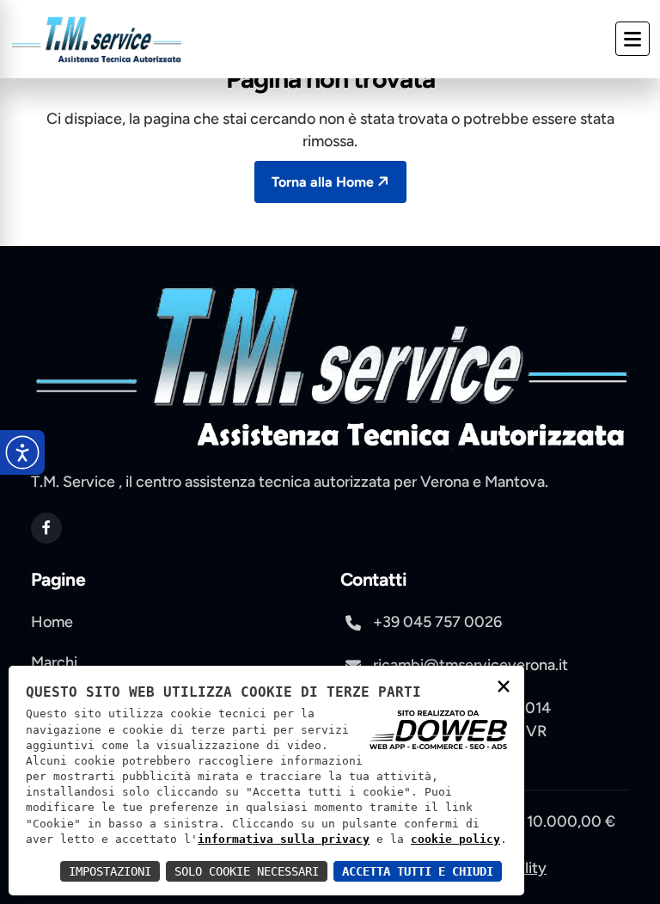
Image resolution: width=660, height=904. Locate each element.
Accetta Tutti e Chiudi (417, 871)
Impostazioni (110, 871)
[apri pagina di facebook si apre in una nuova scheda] (46, 528)
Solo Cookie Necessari (246, 871)
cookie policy (455, 839)
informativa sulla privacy (284, 839)
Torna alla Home (323, 182)
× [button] (503, 685)
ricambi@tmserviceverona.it (470, 664)
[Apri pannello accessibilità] (22, 452)
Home (52, 621)
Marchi (54, 662)
